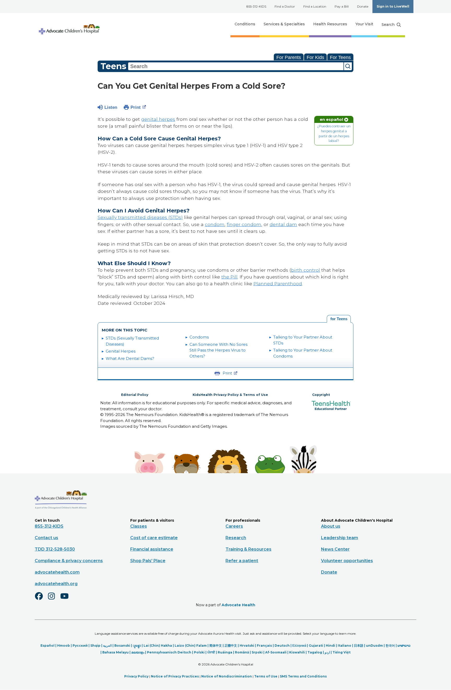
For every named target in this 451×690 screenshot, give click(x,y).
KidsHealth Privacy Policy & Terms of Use (230, 395)
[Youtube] (66, 599)
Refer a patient (241, 560)
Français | (266, 645)
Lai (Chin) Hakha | (159, 645)
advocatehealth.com (57, 572)
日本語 (358, 645)
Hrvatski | (248, 645)
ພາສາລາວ (404, 645)
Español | (48, 645)
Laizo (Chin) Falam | (192, 645)
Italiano (344, 645)
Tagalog (314, 652)
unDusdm (374, 645)
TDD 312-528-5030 (55, 549)
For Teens (340, 57)
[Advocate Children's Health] (69, 24)
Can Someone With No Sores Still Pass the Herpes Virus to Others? (218, 350)
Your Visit (364, 24)
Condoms (199, 337)
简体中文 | (216, 645)
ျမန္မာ (137, 645)
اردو (327, 652)
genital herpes (158, 119)
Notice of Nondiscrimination (226, 676)
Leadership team (339, 537)
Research (235, 537)
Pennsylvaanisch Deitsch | (170, 652)
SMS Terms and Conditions (303, 676)
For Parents (288, 57)
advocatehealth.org (56, 583)
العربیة (107, 645)
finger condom (244, 224)
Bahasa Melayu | (116, 652)
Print (135, 107)
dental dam (283, 224)
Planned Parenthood (277, 283)
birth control (305, 270)
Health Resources (330, 24)
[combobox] (235, 66)
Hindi (330, 645)
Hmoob (63, 645)
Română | (243, 652)
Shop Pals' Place (147, 560)
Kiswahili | (298, 652)
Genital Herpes (120, 351)
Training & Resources (248, 549)
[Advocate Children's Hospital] (61, 516)
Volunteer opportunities (347, 560)
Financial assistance (151, 549)
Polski (199, 652)
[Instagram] (53, 599)
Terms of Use (265, 676)
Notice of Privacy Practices (175, 676)
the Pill (229, 276)
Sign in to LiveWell (393, 6)
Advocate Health (238, 605)
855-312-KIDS (256, 6)
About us (330, 526)
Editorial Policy (134, 395)
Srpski (257, 652)
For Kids (315, 57)
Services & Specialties (284, 24)
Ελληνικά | (300, 645)
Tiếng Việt (342, 652)
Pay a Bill (342, 6)
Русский (80, 645)
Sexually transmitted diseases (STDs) (140, 217)
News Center (335, 549)
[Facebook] (41, 599)
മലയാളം (137, 652)
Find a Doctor (285, 6)
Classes (138, 526)
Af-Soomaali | (277, 652)
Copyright (321, 395)
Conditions (245, 24)
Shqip (95, 645)
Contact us (46, 537)
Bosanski (122, 645)
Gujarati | (317, 645)
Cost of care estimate (154, 537)
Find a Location (314, 6)
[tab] (339, 319)
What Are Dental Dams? (130, 358)
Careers (234, 526)
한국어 (390, 645)
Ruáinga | (226, 652)
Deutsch (282, 645)
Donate (362, 6)
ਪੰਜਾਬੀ (211, 652)
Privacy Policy (136, 676)
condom (214, 224)
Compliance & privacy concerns (69, 560)
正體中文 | (232, 645)
